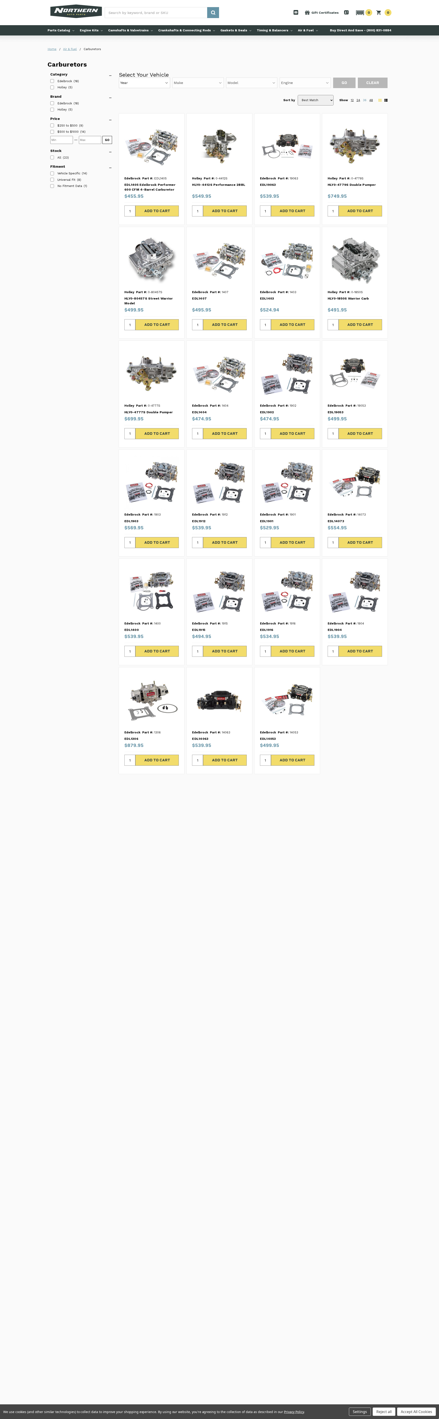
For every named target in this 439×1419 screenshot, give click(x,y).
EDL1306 (131, 739)
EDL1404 (199, 412)
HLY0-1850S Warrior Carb (348, 298)
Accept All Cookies (416, 1411)
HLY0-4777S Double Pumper (148, 412)
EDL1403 (267, 298)
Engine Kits (89, 30)
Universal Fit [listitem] (66, 179)
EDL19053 (335, 412)
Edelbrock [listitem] (64, 81)
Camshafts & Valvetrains (128, 30)
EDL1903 (131, 521)
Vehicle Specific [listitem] (68, 173)
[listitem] (67, 125)
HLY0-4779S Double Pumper (352, 184)
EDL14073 (336, 521)
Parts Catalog (59, 30)
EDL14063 (200, 739)
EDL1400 (131, 630)
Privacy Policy (294, 1412)
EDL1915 (198, 630)
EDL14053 (268, 739)
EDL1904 (335, 630)
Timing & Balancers (272, 30)
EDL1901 (266, 521)
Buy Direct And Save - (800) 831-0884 (360, 30)
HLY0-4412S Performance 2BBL (218, 184)
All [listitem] (59, 157)
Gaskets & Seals (233, 30)
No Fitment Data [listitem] (69, 186)
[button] (363, 12)
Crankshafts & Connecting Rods (184, 30)
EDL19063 (268, 184)
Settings (360, 1411)
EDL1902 (267, 412)
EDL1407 (199, 298)
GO (107, 140)
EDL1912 (199, 521)
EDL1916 (266, 630)
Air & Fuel (306, 30)
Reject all (384, 1411)
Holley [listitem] (62, 87)
